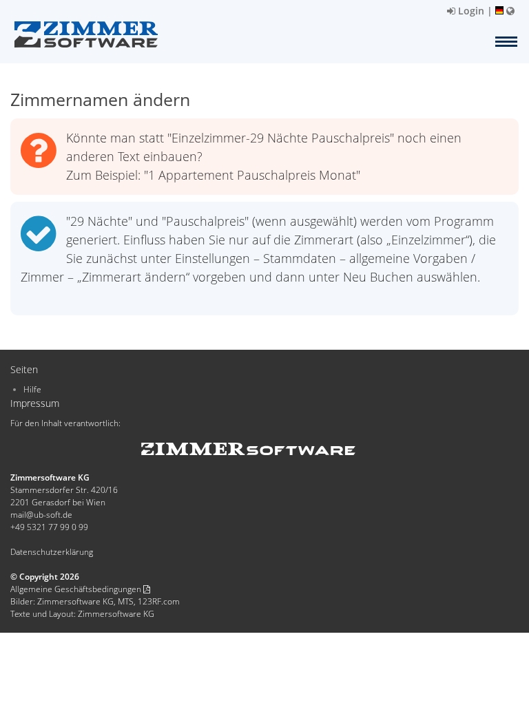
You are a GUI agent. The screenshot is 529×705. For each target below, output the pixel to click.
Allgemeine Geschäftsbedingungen (76, 589)
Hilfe (32, 389)
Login (469, 10)
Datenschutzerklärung (51, 552)
